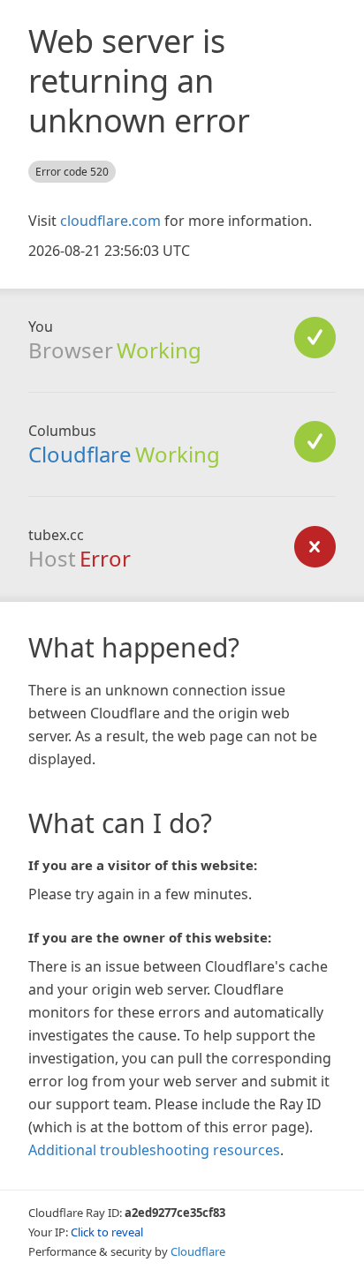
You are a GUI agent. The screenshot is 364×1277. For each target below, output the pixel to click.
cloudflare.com (110, 220)
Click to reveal (107, 1232)
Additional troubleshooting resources (154, 1150)
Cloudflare (80, 454)
